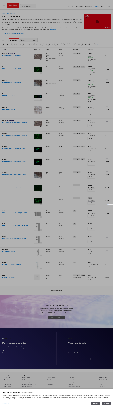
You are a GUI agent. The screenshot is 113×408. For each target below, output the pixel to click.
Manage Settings (6, 403)
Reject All (106, 403)
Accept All (95, 403)
